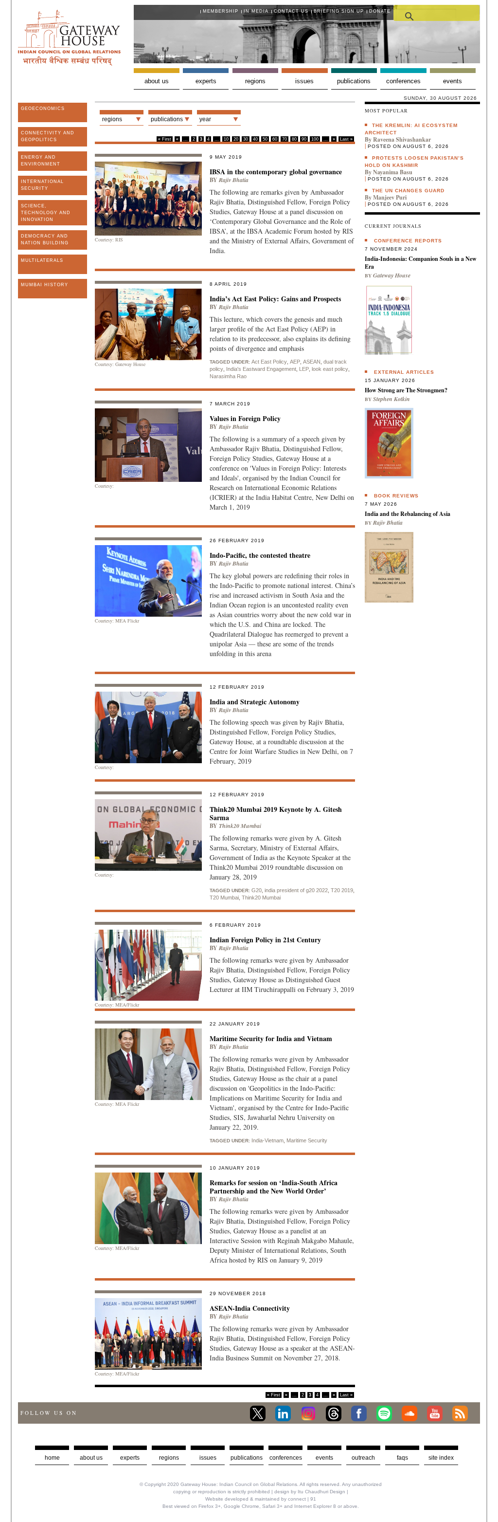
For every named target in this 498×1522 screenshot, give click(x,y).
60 (274, 139)
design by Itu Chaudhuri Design (309, 1491)
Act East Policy (269, 362)
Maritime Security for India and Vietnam (271, 1038)
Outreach (363, 1457)
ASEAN (311, 362)
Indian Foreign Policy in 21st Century (265, 939)
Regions (255, 81)
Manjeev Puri (390, 197)
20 (235, 139)
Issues (304, 81)
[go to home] (69, 63)
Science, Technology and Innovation (46, 212)
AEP (295, 362)
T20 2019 (342, 890)
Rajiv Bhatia (234, 180)
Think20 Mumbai (240, 826)
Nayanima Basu (392, 172)
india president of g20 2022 (296, 890)
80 (294, 139)
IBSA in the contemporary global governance (276, 171)
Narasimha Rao (228, 376)
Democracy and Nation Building (45, 239)
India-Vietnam (267, 1140)
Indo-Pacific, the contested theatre (260, 555)
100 (315, 139)
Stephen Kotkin (391, 399)
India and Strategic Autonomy (255, 701)
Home (52, 1457)
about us (91, 1457)
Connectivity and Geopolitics (47, 136)
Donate (380, 11)
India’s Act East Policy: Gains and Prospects (275, 298)
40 (255, 139)
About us (156, 81)
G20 (256, 890)
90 (304, 139)
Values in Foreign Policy (245, 418)
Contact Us (291, 11)
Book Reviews (396, 495)
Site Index (441, 1457)
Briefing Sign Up (339, 11)
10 (226, 139)
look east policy (330, 369)
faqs (402, 1457)
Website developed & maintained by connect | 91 (260, 1499)
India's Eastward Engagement (261, 369)
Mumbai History (44, 284)
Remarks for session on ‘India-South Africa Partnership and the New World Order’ (274, 1186)
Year (205, 119)
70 (284, 139)
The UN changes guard (408, 190)
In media (256, 11)
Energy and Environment (40, 160)
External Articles (404, 372)
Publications (354, 81)
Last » (346, 139)
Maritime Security (306, 1140)
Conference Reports (408, 240)
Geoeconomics (43, 108)
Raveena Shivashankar (402, 139)
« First (164, 139)
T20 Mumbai (224, 897)
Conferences (403, 81)
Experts (206, 81)
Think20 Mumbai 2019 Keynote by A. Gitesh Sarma (276, 813)
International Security (42, 185)
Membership (220, 11)
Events (452, 81)
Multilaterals (42, 260)
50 (265, 139)
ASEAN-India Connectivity (250, 1308)
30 (245, 139)
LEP (304, 369)
